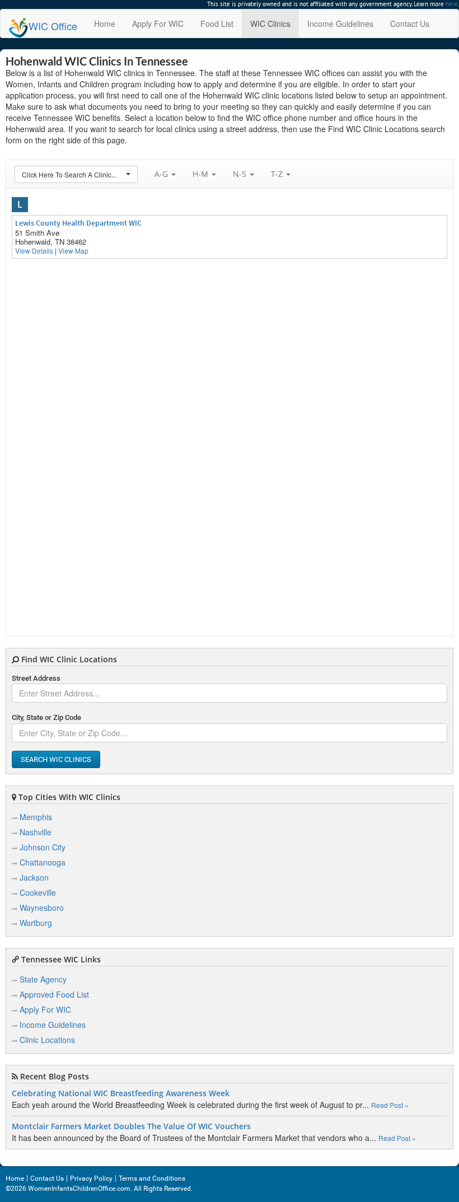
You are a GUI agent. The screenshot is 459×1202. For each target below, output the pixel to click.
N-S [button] (241, 174)
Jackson (34, 877)
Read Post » (390, 1105)
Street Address (36, 678)
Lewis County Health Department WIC (78, 223)
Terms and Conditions (152, 1178)
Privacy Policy (91, 1178)
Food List (216, 23)
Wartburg (36, 922)
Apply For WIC (158, 23)
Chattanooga (42, 862)
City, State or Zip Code (46, 717)
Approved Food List (54, 994)
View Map (73, 250)
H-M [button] (201, 174)
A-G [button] (162, 174)
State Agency (43, 979)
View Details (34, 250)
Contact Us (409, 23)
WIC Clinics (270, 23)
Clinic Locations (47, 1039)
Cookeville (38, 892)
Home (104, 23)
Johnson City (42, 847)
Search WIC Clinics (56, 759)
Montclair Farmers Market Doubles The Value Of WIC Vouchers (131, 1126)
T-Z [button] (278, 174)
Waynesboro (42, 907)
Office (53, 25)
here (452, 4)
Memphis (36, 816)
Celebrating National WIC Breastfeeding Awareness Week (121, 1093)
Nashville (35, 832)
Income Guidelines (340, 23)
